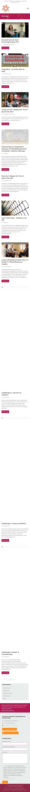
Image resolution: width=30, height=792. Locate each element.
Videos (13, 44)
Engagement (5, 153)
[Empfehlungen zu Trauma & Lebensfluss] (15, 469)
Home (6, 788)
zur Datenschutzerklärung (8, 778)
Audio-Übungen (6, 696)
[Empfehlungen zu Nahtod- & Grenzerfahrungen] (15, 597)
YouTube (17, 2)
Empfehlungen (6, 397)
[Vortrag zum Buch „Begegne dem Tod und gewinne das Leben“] (15, 99)
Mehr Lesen (5, 48)
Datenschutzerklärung (19, 788)
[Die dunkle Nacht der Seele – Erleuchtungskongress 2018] (15, 30)
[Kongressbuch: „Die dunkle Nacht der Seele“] (15, 60)
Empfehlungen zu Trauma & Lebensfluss (14, 523)
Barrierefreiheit (7, 789)
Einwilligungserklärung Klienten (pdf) (19, 789)
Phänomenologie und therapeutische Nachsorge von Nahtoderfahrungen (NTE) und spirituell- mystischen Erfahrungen (14, 149)
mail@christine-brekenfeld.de (11, 725)
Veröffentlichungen (7, 44)
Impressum (11, 788)
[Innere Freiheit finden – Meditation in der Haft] (15, 208)
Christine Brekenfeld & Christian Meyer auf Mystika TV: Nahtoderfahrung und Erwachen (15, 262)
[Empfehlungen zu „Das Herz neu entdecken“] (15, 338)
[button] (28, 8)
